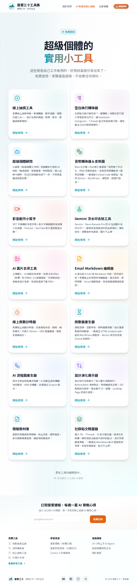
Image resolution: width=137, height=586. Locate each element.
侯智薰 (126, 579)
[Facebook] (71, 579)
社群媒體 (103, 6)
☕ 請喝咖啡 (121, 6)
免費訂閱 (98, 519)
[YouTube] (63, 579)
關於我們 (67, 6)
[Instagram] (78, 579)
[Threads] (86, 579)
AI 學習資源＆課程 (85, 6)
